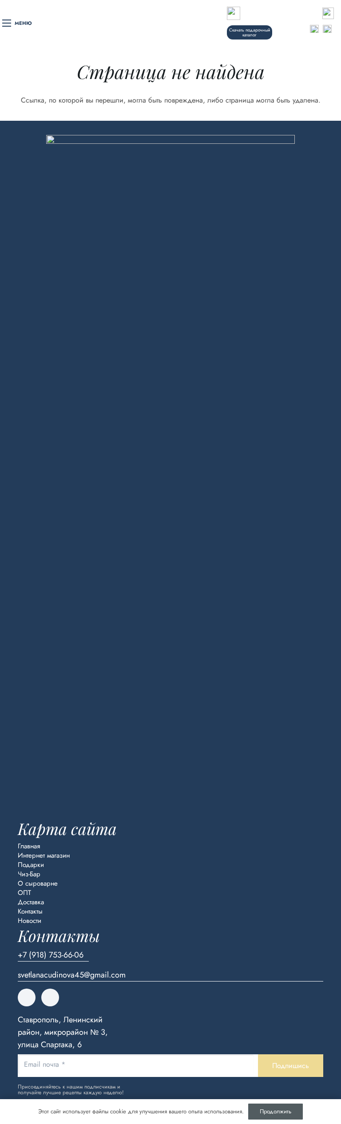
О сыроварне (38, 883)
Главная (29, 846)
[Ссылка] (249, 13)
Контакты (30, 911)
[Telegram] (50, 997)
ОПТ (24, 893)
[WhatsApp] (27, 997)
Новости (29, 921)
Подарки (31, 865)
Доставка (31, 902)
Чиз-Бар (29, 874)
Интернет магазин (44, 855)
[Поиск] (288, 29)
